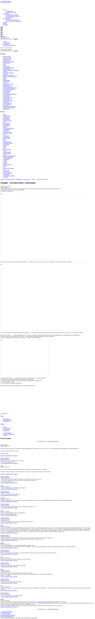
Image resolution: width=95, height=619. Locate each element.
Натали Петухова (5, 187)
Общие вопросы (7, 56)
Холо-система (7, 614)
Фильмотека (6, 85)
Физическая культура (8, 84)
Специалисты (9, 11)
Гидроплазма (6, 66)
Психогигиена (9, 17)
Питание (5, 74)
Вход (8, 37)
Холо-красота (6, 95)
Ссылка (5, 435)
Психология (6, 13)
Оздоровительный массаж (12, 19)
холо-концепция (7, 142)
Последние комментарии (9, 45)
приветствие (6, 144)
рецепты (5, 127)
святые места (6, 125)
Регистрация (4, 37)
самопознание (6, 129)
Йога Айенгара (7, 69)
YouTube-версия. (4, 413)
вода (4, 139)
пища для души (7, 115)
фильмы (5, 165)
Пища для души (7, 57)
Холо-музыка (6, 99)
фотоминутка (6, 137)
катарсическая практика (9, 175)
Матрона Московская (8, 157)
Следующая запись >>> (6, 612)
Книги (4, 22)
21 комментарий (7, 433)
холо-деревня (6, 123)
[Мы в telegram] (9, 616)
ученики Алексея (7, 164)
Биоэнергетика (6, 62)
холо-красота (6, 118)
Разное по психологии (8, 75)
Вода (4, 64)
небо (4, 122)
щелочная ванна (7, 152)
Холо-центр (6, 105)
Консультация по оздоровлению (13, 21)
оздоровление (6, 117)
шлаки (4, 147)
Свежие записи (7, 42)
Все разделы (6, 109)
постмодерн (6, 135)
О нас (4, 9)
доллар (5, 160)
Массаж (5, 71)
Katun (2, 525)
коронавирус (6, 159)
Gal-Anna (3, 497)
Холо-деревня (6, 91)
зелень (4, 140)
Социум (5, 82)
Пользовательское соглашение (8, 615)
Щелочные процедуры (8, 107)
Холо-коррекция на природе (10, 94)
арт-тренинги (6, 172)
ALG (2, 510)
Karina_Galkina (4, 445)
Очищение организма (8, 72)
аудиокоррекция (7, 149)
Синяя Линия (6, 81)
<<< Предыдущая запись (6, 611)
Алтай (4, 154)
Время (4, 65)
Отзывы (5, 23)
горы (4, 150)
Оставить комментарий (8, 434)
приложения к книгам (8, 128)
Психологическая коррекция (13, 16)
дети (4, 169)
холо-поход (6, 130)
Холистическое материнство (10, 87)
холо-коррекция (7, 153)
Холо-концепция (7, 59)
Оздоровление (6, 18)
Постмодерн (6, 60)
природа (5, 162)
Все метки (5, 177)
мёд (4, 148)
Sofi (1, 585)
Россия (5, 163)
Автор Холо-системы (11, 12)
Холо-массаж (6, 96)
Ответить (15, 455)
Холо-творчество (7, 104)
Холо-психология (7, 102)
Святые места (6, 80)
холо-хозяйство (7, 138)
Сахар (4, 79)
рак (4, 167)
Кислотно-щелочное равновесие (11, 70)
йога (4, 134)
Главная (5, 41)
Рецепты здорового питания (10, 76)
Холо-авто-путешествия (9, 89)
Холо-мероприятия (7, 97)
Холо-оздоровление (8, 100)
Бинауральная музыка (8, 61)
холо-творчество (7, 158)
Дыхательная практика (8, 67)
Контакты (5, 24)
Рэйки (4, 77)
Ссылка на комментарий (6, 455)
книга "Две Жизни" (8, 173)
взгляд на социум (7, 120)
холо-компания (6, 124)
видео (4, 114)
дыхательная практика (8, 168)
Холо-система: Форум (6, 1)
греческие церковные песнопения (45, 601)
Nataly (2, 569)
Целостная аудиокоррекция (9, 106)
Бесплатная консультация (12, 14)
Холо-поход (6, 101)
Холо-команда (6, 92)
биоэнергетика (6, 119)
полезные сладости (7, 133)
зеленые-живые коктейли (9, 155)
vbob (2, 485)
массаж (5, 145)
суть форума (6, 174)
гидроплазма (6, 170)
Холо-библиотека (7, 90)
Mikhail (2, 542)
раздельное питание (8, 143)
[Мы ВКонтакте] (3, 616)
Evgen (2, 465)
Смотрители (6, 44)
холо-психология (7, 132)
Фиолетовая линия (7, 86)
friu (1, 556)
